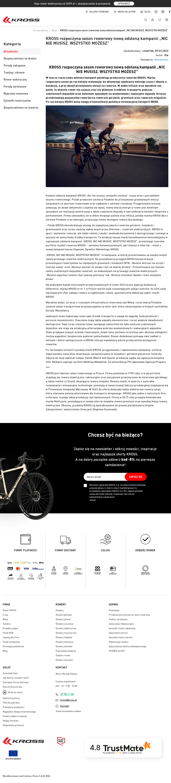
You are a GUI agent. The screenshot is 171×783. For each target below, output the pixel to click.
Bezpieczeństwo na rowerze (21, 107)
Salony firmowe (99, 11)
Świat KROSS (9, 610)
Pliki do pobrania (11, 702)
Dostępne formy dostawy (16, 682)
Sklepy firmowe (10, 720)
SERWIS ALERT (117, 650)
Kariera (6, 623)
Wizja (5, 619)
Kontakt (64, 705)
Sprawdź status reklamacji (122, 628)
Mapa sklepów (126, 11)
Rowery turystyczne (66, 632)
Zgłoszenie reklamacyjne (121, 623)
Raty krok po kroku (12, 686)
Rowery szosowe (64, 623)
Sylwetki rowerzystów (17, 100)
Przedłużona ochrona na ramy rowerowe (129, 614)
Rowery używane (64, 659)
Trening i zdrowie (14, 72)
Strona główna (40, 30)
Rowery (60, 610)
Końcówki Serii (10, 673)
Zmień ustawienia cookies (68, 711)
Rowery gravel (63, 619)
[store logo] (21, 20)
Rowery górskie (64, 614)
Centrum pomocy (11, 697)
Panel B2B (8, 632)
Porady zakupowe (15, 65)
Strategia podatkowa (13, 646)
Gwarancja (114, 610)
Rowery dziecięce (64, 641)
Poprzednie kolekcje (66, 650)
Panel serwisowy (11, 641)
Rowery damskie (64, 646)
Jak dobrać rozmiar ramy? (16, 677)
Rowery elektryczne (66, 628)
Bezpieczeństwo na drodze (20, 58)
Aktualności (161, 59)
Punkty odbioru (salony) (15, 716)
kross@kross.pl (68, 699)
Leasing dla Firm (11, 637)
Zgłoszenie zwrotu (118, 632)
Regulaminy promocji (13, 725)
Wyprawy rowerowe (16, 93)
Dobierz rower (63, 655)
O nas (5, 614)
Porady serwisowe (15, 86)
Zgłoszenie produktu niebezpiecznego (127, 646)
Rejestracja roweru (118, 641)
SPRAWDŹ (124, 3)
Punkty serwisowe (118, 619)
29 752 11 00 (67, 694)
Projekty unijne (10, 628)
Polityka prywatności (13, 706)
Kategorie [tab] (12, 44)
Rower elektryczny (15, 79)
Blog (147, 11)
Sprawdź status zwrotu (120, 637)
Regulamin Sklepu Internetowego (19, 711)
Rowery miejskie (64, 637)
